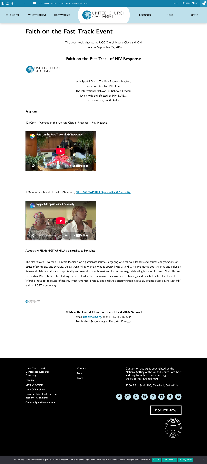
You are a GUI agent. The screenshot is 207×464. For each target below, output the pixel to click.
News (80, 373)
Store (68, 3)
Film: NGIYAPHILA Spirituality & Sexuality (103, 192)
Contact (61, 3)
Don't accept (169, 460)
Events (53, 3)
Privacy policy (186, 460)
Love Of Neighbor (35, 389)
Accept (156, 460)
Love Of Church (34, 384)
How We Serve (62, 15)
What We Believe (37, 15)
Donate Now (190, 3)
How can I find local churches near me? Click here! (41, 395)
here (156, 378)
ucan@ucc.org (92, 316)
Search (176, 3)
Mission (29, 379)
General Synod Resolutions (40, 402)
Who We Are (12, 15)
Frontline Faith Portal (80, 3)
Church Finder (43, 3)
